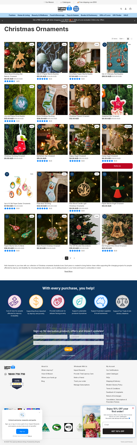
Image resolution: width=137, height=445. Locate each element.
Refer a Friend (79, 377)
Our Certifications (112, 370)
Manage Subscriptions (82, 385)
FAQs (108, 377)
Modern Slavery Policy (114, 385)
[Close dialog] (133, 408)
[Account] (125, 8)
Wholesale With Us (80, 366)
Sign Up (68, 349)
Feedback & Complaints (114, 392)
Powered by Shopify (33, 442)
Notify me (117, 166)
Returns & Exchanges (113, 396)
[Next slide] (134, 20)
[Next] (74, 258)
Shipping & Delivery (113, 381)
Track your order (80, 381)
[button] (122, 38)
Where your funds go (49, 377)
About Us (44, 366)
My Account (110, 366)
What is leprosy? (47, 370)
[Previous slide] (2, 20)
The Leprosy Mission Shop (17, 442)
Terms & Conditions (68, 355)
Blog (43, 381)
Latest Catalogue (112, 374)
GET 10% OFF (117, 431)
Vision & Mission (47, 374)
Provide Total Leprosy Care (83, 374)
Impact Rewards (79, 370)
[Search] (121, 8)
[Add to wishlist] (7, 45)
